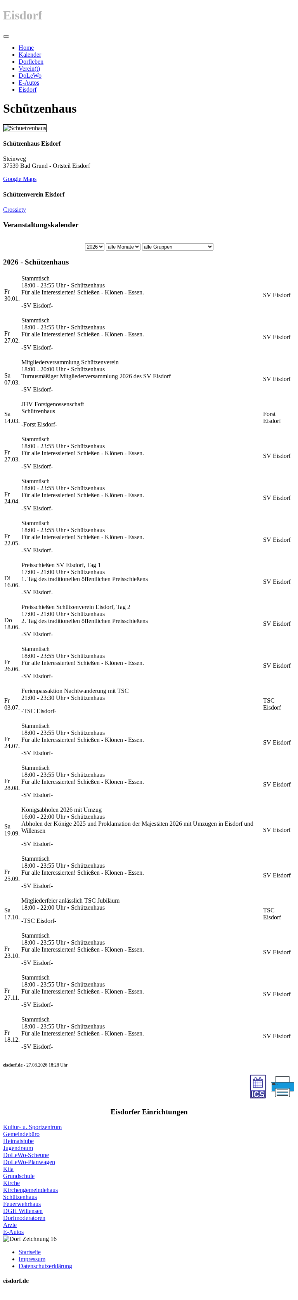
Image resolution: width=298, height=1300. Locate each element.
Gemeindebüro (21, 1134)
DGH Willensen (23, 1211)
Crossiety (14, 209)
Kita (8, 1169)
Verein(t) (29, 68)
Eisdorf (27, 89)
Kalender (30, 54)
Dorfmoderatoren (24, 1218)
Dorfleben (31, 61)
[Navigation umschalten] (6, 36)
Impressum (32, 1259)
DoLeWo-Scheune (26, 1155)
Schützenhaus (20, 1197)
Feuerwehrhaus (22, 1204)
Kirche (11, 1183)
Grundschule (19, 1176)
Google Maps (19, 179)
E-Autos (29, 82)
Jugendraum (18, 1148)
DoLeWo (30, 75)
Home (26, 47)
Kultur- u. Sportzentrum (32, 1127)
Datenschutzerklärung (45, 1266)
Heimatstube (18, 1141)
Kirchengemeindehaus (30, 1190)
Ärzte (10, 1225)
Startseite (30, 1252)
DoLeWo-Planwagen (29, 1162)
